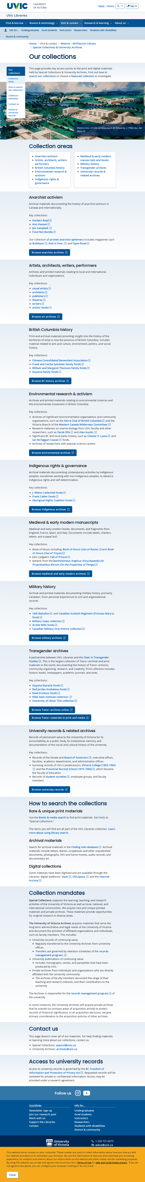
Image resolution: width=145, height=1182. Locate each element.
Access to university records (13, 112)
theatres (37, 300)
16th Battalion (40, 613)
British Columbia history (50, 167)
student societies (56, 776)
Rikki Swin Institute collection (50, 697)
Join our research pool (42, 1114)
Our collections (14, 71)
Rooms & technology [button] (42, 23)
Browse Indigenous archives (49, 509)
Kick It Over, (56, 243)
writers (36, 303)
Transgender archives (93, 167)
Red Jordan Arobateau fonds (49, 689)
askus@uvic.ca (104, 1145)
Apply (101, 6)
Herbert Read (40, 220)
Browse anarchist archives (48, 252)
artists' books (40, 307)
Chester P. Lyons (97, 436)
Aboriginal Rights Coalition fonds (52, 500)
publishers (38, 296)
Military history (89, 164)
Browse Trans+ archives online (50, 709)
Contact (34, 1125)
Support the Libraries (42, 1122)
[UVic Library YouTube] (86, 1093)
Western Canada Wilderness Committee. (83, 424)
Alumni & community (17, 36)
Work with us (37, 1118)
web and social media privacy (111, 1162)
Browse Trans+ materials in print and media (58, 717)
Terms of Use (84, 1162)
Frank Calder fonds (43, 496)
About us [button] (120, 23)
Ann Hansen (39, 224)
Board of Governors (76, 757)
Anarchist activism (46, 156)
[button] (120, 6)
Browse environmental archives (51, 452)
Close (12, 1174)
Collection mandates (13, 97)
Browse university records (48, 789)
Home (33, 43)
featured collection (82, 76)
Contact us (13, 104)
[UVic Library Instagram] (78, 1093)
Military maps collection (47, 621)
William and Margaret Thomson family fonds (59, 368)
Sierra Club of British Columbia (83, 420)
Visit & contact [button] (69, 23)
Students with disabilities (103, 30)
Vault (65, 876)
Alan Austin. (86, 432)
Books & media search (52, 817)
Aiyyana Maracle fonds (46, 685)
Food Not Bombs (42, 232)
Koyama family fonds (45, 372)
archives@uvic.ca (66, 1049)
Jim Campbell (40, 228)
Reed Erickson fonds (44, 693)
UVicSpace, (79, 876)
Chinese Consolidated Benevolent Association (60, 360)
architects (38, 292)
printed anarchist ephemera (67, 239)
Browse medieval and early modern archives (59, 573)
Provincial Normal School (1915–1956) (69, 769)
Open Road (79, 243)
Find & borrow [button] (14, 23)
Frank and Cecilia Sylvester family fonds (56, 364)
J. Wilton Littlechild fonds (47, 492)
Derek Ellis (63, 432)
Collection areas (13, 80)
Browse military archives (47, 638)
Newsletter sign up (40, 1110)
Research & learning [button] (96, 23)
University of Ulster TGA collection (53, 700)
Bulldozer (38, 243)
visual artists (40, 288)
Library (110, 6)
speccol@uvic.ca (66, 1045)
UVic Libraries (17, 15)
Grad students (49, 30)
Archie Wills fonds (43, 625)
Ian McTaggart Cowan (45, 439)
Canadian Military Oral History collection (57, 628)
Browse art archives (44, 316)
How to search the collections (15, 88)
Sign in (133, 6)
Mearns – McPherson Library (78, 43)
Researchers (80, 30)
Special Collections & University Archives (57, 47)
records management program (89, 993)
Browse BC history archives (48, 381)
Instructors (66, 30)
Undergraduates (30, 30)
